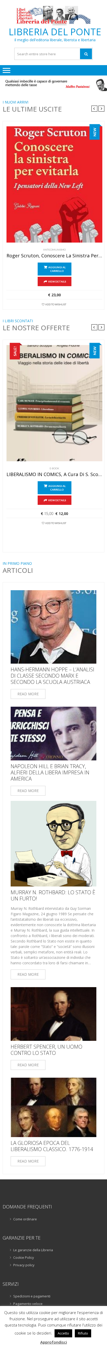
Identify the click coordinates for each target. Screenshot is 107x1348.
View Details (57, 281)
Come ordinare (25, 1219)
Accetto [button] (63, 1333)
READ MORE (28, 693)
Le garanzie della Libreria (33, 1250)
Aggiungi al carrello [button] (57, 269)
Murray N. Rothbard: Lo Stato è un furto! (53, 895)
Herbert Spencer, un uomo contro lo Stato (46, 1050)
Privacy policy (24, 1265)
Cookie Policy (23, 1257)
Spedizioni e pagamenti (31, 1296)
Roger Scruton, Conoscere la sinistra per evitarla (54, 256)
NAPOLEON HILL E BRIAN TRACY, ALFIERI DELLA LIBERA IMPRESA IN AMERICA (50, 772)
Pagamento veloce (28, 1303)
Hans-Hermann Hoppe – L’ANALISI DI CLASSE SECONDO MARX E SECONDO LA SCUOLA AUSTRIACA (52, 675)
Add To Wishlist (55, 304)
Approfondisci (53, 1342)
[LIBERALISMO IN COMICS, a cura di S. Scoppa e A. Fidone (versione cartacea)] (54, 403)
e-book (54, 468)
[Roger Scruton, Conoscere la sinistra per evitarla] (54, 184)
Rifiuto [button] (83, 1333)
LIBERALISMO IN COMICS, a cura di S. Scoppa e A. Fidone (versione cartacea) (54, 474)
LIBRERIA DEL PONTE (55, 32)
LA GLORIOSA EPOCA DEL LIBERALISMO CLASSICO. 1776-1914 (52, 1146)
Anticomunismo (54, 249)
